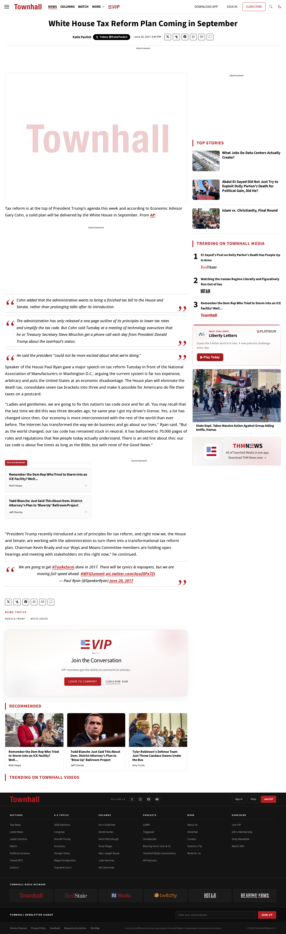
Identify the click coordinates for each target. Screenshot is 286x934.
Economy (59, 846)
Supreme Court (62, 867)
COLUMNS (67, 6)
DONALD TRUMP (15, 619)
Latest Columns (18, 839)
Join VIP (268, 799)
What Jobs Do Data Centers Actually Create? (251, 155)
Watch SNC (238, 846)
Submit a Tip (194, 846)
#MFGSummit (93, 573)
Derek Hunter (106, 832)
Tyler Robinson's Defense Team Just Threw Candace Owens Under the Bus (156, 755)
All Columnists (106, 867)
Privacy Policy (38, 928)
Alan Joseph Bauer (109, 853)
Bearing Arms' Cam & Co (157, 846)
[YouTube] (157, 799)
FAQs (253, 799)
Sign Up (267, 915)
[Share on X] (167, 37)
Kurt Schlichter (107, 825)
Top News (15, 825)
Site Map (95, 928)
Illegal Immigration (65, 860)
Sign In (239, 799)
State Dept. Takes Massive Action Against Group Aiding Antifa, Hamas (235, 428)
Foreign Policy (62, 853)
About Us (192, 825)
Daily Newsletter (241, 839)
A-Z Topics (61, 815)
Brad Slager (105, 846)
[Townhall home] (24, 799)
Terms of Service (18, 928)
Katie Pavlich (82, 37)
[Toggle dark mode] (279, 6)
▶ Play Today (210, 357)
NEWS (52, 6)
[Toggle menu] (7, 7)
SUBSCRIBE (254, 6)
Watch (13, 846)
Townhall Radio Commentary (159, 853)
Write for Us (194, 853)
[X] (132, 799)
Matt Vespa (15, 765)
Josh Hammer (107, 860)
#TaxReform (63, 566)
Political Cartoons (20, 853)
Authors (14, 867)
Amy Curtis (138, 765)
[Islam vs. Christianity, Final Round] (206, 218)
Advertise (192, 832)
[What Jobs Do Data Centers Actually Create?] (206, 161)
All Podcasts (149, 860)
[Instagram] (140, 799)
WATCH (83, 6)
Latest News (16, 832)
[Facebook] (148, 799)
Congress (59, 832)
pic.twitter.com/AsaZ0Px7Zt (130, 573)
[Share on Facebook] (185, 37)
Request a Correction (75, 928)
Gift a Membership (242, 832)
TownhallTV (16, 860)
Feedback (55, 928)
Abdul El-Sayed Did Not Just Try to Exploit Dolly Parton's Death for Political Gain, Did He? (250, 186)
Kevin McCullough (109, 839)
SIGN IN (232, 6)
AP (152, 214)
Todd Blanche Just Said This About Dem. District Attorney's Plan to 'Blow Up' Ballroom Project (95, 755)
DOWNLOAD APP (206, 6)
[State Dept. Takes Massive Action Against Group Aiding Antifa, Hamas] (237, 395)
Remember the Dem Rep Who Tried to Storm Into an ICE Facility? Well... (34, 755)
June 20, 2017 (121, 580)
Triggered (148, 832)
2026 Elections (62, 825)
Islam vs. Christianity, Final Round (250, 210)
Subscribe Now (117, 681)
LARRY (146, 825)
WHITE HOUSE (39, 619)
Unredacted (149, 839)
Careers (191, 839)
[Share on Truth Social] (176, 37)
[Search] (270, 6)
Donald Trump (62, 839)
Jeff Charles (77, 765)
